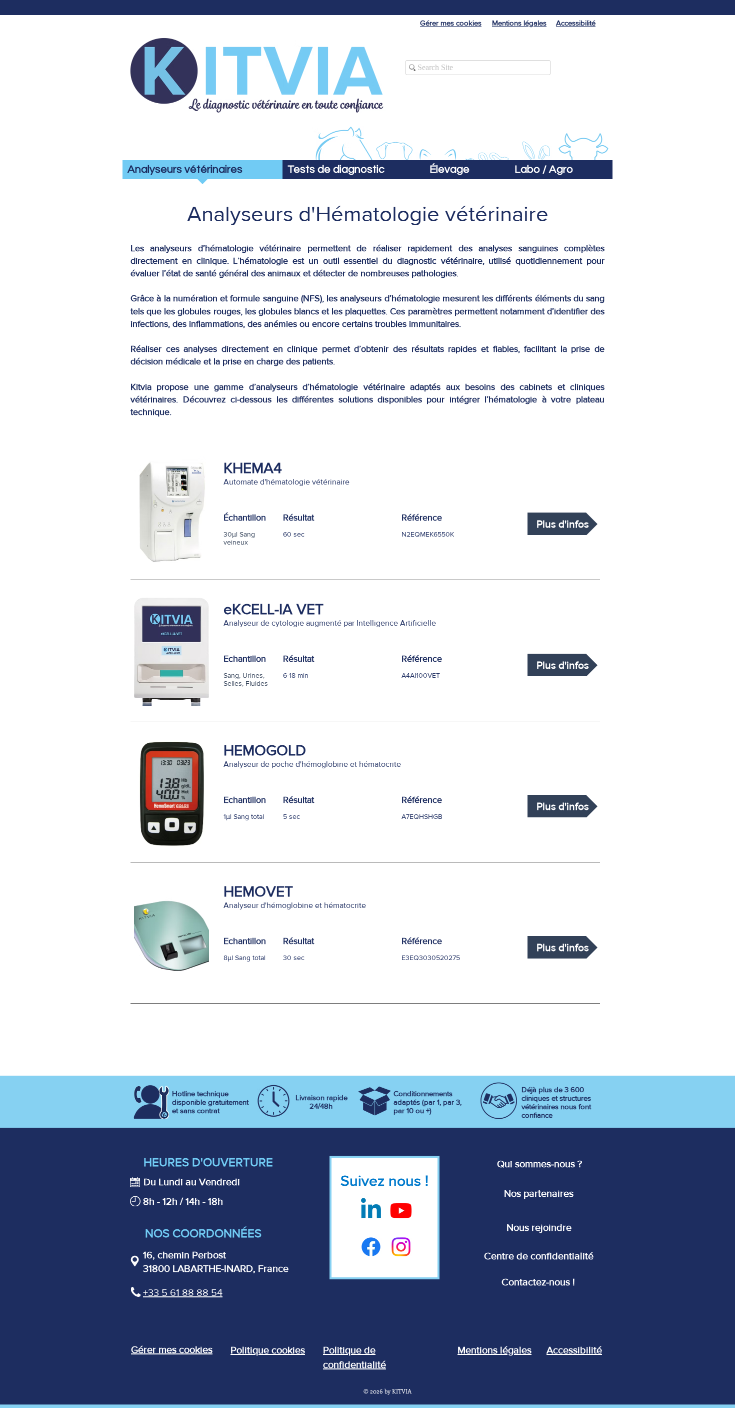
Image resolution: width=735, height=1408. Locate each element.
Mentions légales (495, 1349)
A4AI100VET (421, 675)
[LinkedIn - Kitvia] (371, 1210)
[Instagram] (401, 1246)
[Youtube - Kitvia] (401, 1210)
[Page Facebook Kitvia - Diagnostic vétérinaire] (371, 1246)
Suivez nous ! (384, 1181)
